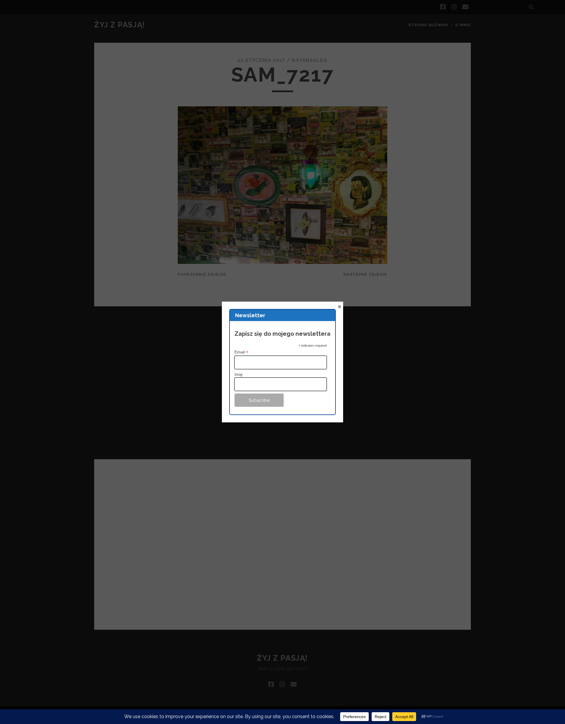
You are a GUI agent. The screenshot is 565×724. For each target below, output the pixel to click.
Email (241, 352)
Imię (238, 374)
